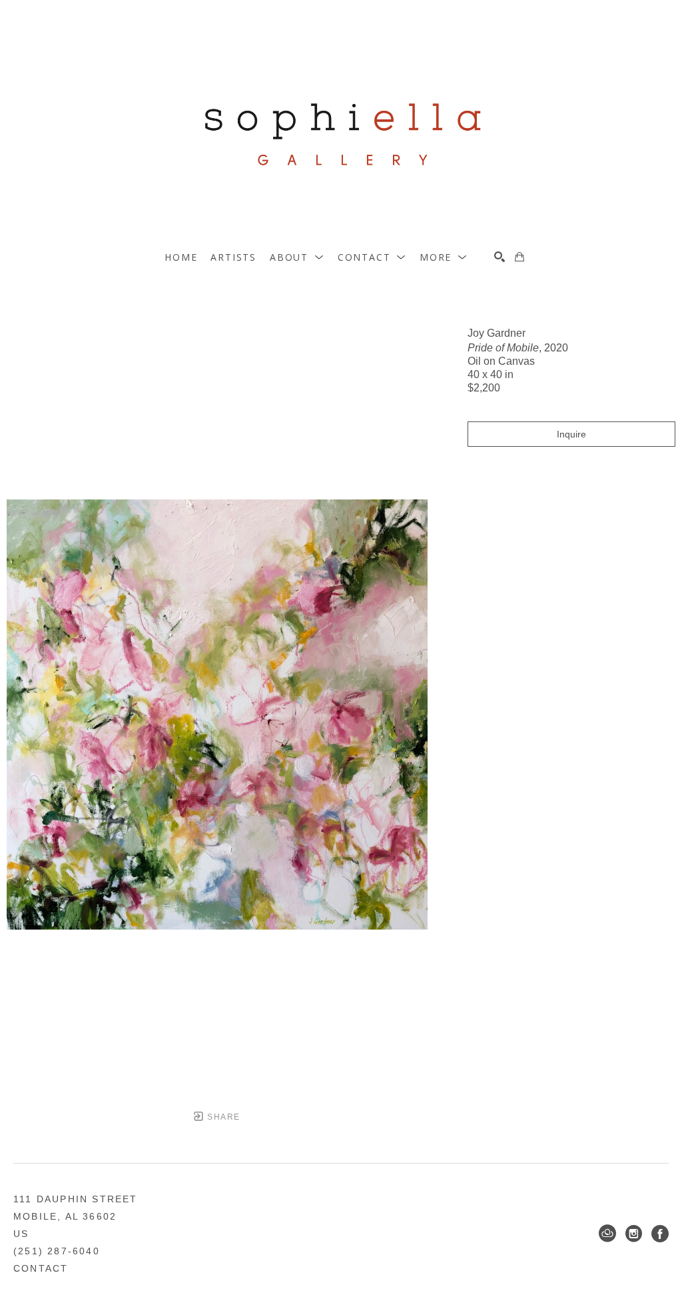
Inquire (571, 434)
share (222, 1117)
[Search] (499, 256)
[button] (297, 257)
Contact (40, 1268)
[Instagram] (633, 1233)
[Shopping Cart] (519, 256)
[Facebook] (660, 1233)
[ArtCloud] (607, 1233)
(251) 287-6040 (56, 1251)
